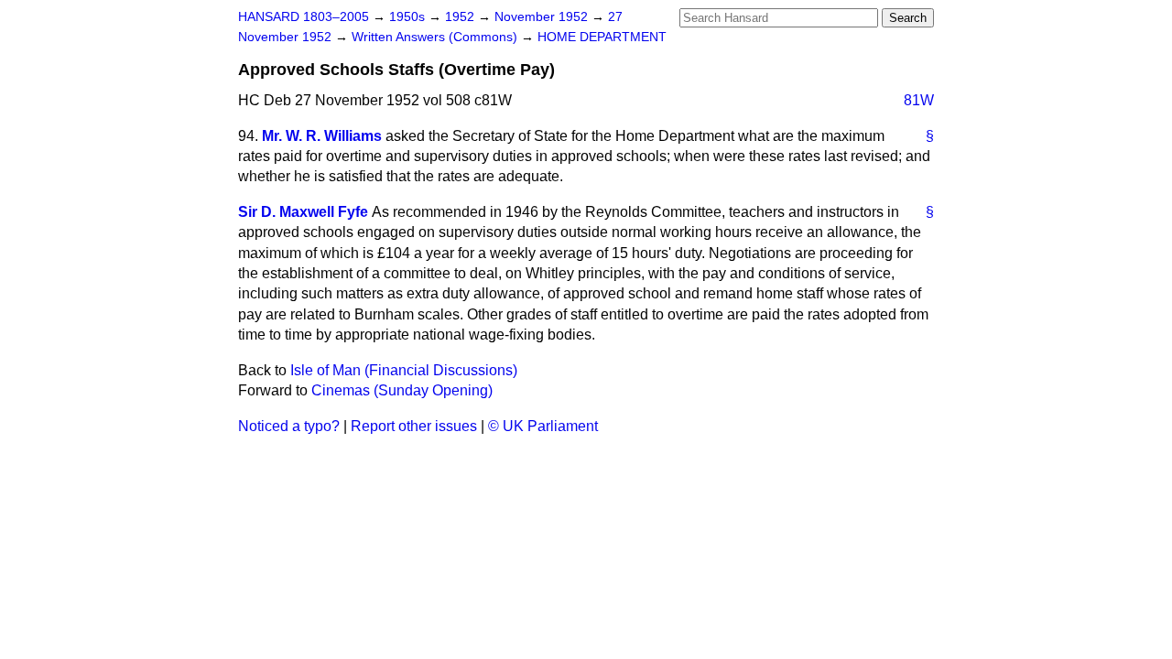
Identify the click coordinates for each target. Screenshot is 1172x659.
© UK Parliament (543, 426)
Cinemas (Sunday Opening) (402, 390)
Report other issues (414, 426)
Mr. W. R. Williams (322, 136)
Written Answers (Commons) (436, 37)
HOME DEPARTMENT (602, 37)
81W (919, 100)
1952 (461, 17)
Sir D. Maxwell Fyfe (303, 212)
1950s (409, 17)
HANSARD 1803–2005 (303, 17)
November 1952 (542, 17)
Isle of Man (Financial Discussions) (403, 370)
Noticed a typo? (289, 426)
